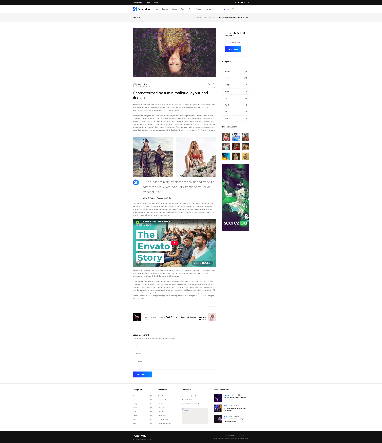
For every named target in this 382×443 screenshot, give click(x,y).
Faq (248, 435)
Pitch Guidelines (163, 408)
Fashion (165, 9)
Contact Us (208, 9)
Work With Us (162, 400)
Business (236, 71)
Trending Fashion (137, 2)
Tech (190, 9)
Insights (156, 2)
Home (156, 9)
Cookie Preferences (164, 424)
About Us (161, 396)
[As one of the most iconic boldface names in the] (218, 408)
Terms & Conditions (230, 435)
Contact (160, 404)
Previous (145, 315)
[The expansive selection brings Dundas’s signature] (218, 419)
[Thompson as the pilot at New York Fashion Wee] (218, 398)
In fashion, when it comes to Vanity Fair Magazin (157, 318)
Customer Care (163, 420)
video (236, 112)
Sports (236, 91)
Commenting (162, 416)
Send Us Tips (162, 412)
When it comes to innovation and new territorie (191, 318)
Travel (183, 9)
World (236, 118)
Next (204, 315)
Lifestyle (148, 2)
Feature (198, 9)
